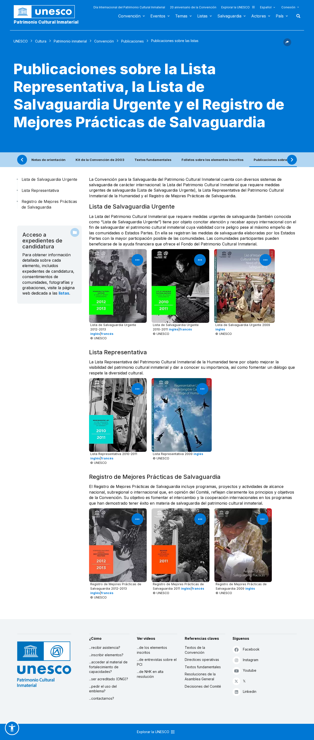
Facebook (251, 649)
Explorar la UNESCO (235, 7)
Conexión (288, 7)
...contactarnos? (101, 698)
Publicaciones (132, 41)
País (280, 16)
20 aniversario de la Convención (193, 7)
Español (266, 7)
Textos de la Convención (195, 650)
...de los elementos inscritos (152, 650)
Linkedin (249, 691)
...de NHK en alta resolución (150, 674)
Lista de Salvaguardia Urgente (49, 179)
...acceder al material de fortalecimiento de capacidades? (108, 667)
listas (64, 293)
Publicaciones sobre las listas (278, 160)
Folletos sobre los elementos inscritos (213, 160)
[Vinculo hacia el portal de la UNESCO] (47, 11)
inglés (95, 334)
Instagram (250, 660)
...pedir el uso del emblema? (103, 688)
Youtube (249, 670)
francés (107, 334)
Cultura (40, 41)
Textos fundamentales (152, 160)
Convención (129, 16)
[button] (287, 44)
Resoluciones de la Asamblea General (200, 676)
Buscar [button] (296, 16)
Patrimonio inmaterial (70, 41)
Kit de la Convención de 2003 (100, 160)
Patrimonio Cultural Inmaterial (46, 22)
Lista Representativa (40, 190)
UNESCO (20, 41)
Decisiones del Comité (203, 686)
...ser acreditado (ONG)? (108, 679)
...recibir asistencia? (104, 647)
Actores (258, 16)
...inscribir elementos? (106, 655)
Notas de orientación (48, 160)
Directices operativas (202, 659)
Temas (181, 16)
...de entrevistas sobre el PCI (157, 662)
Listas (202, 16)
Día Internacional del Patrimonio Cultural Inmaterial (129, 7)
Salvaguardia (229, 16)
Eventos (157, 16)
